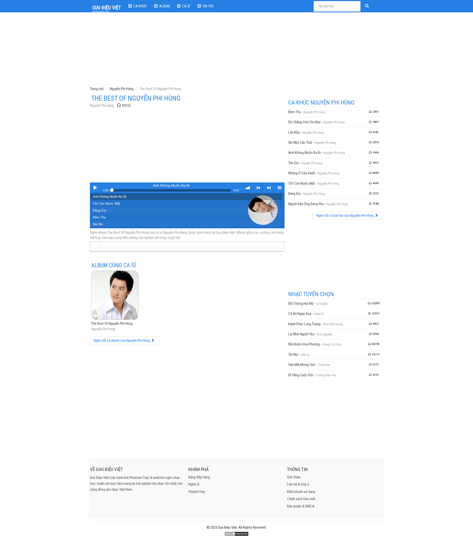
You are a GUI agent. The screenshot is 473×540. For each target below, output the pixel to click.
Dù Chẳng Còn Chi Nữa (304, 122)
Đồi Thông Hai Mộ (301, 303)
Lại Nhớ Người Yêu (301, 334)
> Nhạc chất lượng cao (269, 187)
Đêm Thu (99, 217)
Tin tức (208, 6)
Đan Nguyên (324, 334)
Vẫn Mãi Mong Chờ (301, 364)
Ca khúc (140, 6)
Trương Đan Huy (326, 375)
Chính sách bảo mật (301, 499)
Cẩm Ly (305, 355)
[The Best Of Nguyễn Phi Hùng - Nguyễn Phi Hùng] (115, 295)
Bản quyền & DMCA (300, 506)
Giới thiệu (294, 477)
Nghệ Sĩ (194, 484)
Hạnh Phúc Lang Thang (304, 324)
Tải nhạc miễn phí (247, 187)
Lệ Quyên (322, 304)
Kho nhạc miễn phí (279, 187)
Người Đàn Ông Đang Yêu (306, 204)
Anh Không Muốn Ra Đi (109, 196)
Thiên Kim (324, 365)
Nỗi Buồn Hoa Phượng (304, 344)
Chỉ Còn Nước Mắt (106, 203)
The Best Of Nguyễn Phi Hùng (112, 323)
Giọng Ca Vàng (331, 344)
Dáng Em (99, 210)
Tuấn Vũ (319, 314)
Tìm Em (293, 163)
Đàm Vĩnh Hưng (333, 324)
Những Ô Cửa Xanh (301, 173)
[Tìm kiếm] (367, 6)
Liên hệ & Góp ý (298, 484)
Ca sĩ (186, 6)
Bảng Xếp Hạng (199, 477)
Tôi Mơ (293, 354)
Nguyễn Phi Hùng (102, 105)
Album (164, 6)
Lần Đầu (294, 132)
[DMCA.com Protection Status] (236, 533)
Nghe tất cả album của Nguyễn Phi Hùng (122, 340)
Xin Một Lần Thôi (300, 142)
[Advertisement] (237, 50)
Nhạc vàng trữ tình (95, 187)
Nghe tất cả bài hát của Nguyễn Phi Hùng (345, 215)
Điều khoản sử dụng (301, 491)
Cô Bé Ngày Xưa (299, 313)
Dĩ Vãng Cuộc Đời (300, 375)
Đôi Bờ (98, 224)
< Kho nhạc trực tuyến (258, 187)
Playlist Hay (196, 491)
